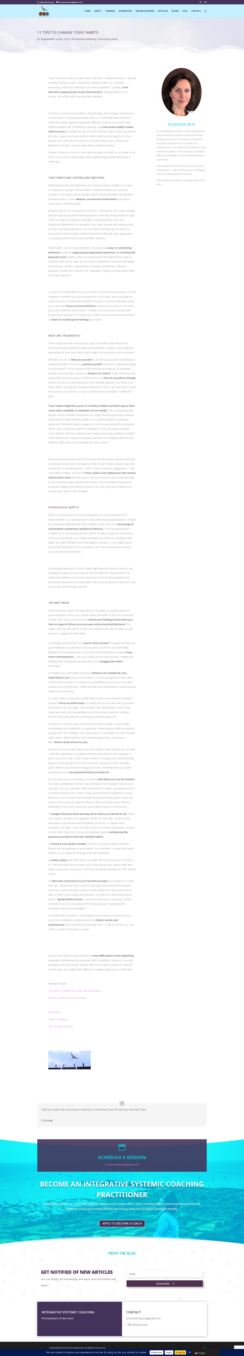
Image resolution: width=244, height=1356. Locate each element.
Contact (196, 11)
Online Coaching (145, 11)
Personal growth (108, 39)
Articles (163, 11)
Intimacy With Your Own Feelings (67, 997)
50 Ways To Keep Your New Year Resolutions (75, 990)
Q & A (185, 11)
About (98, 11)
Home (88, 11)
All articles (54, 1012)
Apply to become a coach (122, 1223)
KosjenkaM (47, 39)
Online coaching (58, 1019)
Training (110, 11)
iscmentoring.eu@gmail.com (122, 1164)
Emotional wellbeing (84, 39)
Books (175, 11)
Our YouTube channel (60, 1026)
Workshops (125, 11)
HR (205, 2)
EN (201, 2)
